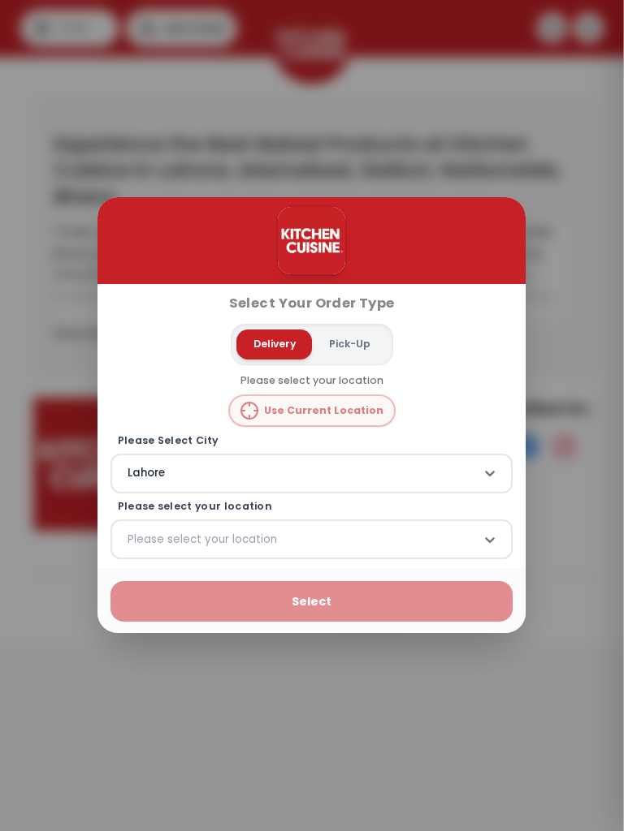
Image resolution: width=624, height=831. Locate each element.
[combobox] (129, 474)
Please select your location (195, 506)
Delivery (275, 344)
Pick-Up (349, 344)
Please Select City (168, 440)
